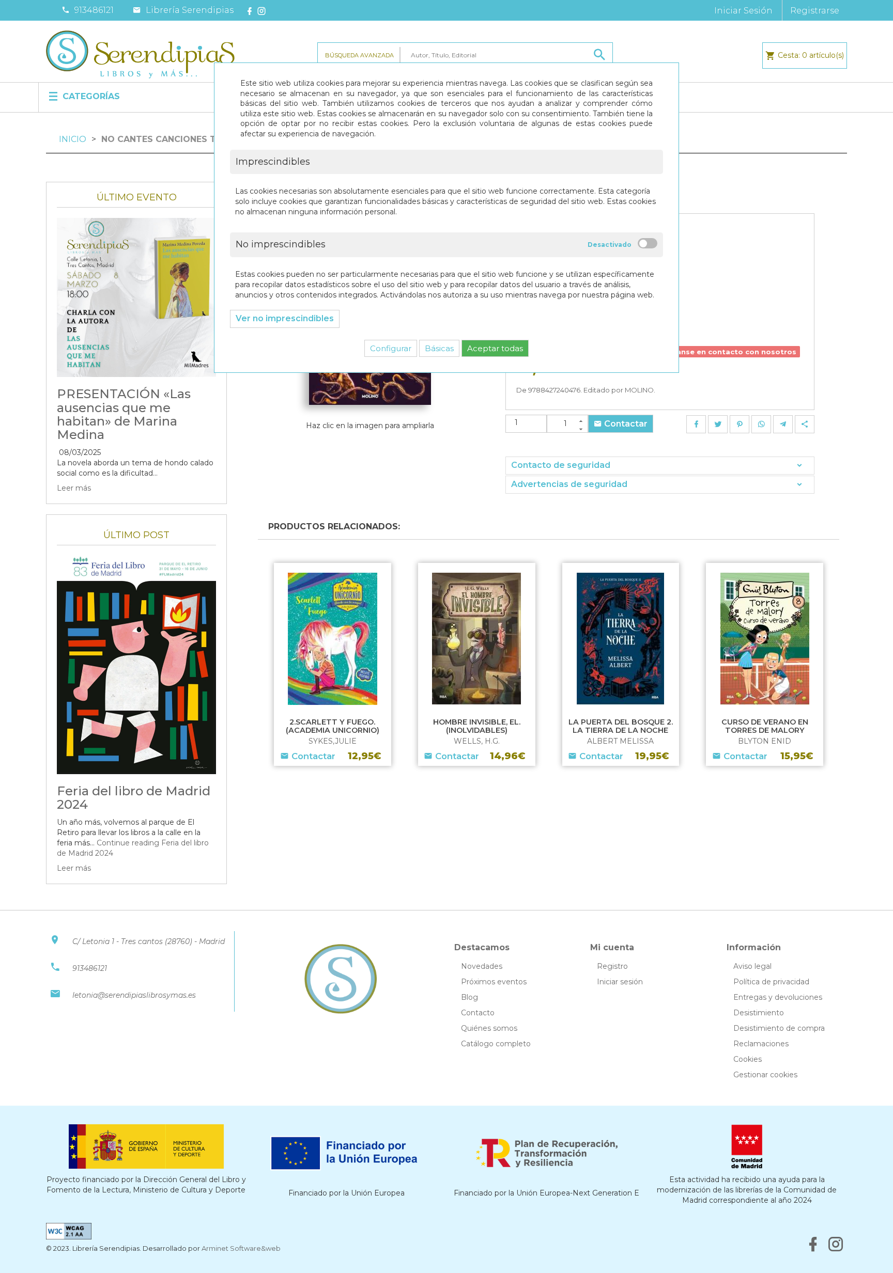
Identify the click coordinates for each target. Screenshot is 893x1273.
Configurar (390, 348)
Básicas (439, 348)
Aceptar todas (495, 348)
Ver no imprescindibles (285, 318)
